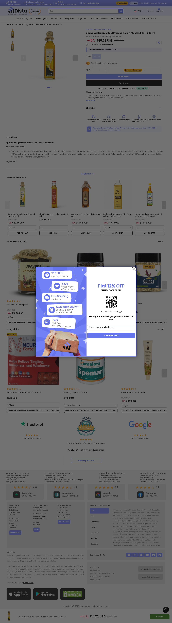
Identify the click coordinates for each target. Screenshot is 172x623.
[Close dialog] (134, 269)
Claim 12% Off (111, 335)
